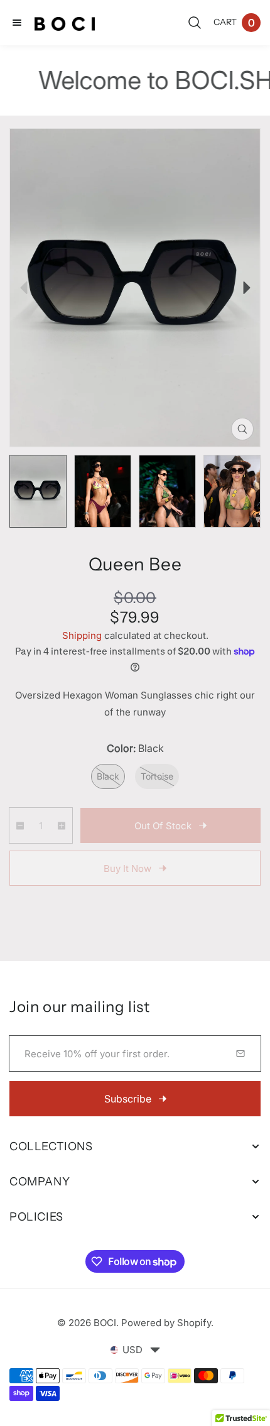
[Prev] (23, 288)
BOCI (105, 1323)
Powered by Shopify (166, 1323)
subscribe (127, 1098)
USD (132, 1350)
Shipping (82, 635)
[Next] (246, 288)
